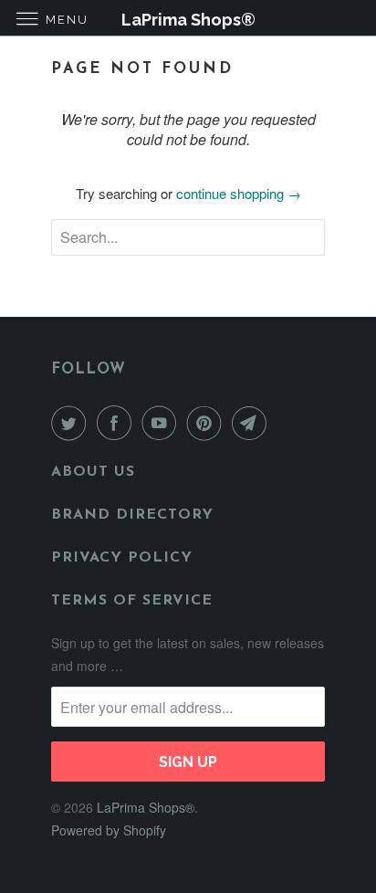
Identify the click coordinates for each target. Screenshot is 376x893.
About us (93, 472)
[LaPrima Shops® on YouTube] (162, 422)
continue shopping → (238, 193)
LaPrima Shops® (145, 807)
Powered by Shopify (108, 830)
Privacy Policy (122, 558)
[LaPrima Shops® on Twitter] (72, 422)
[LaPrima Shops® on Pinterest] (208, 422)
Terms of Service (132, 601)
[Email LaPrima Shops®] (253, 422)
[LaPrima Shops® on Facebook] (118, 422)
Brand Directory (132, 515)
